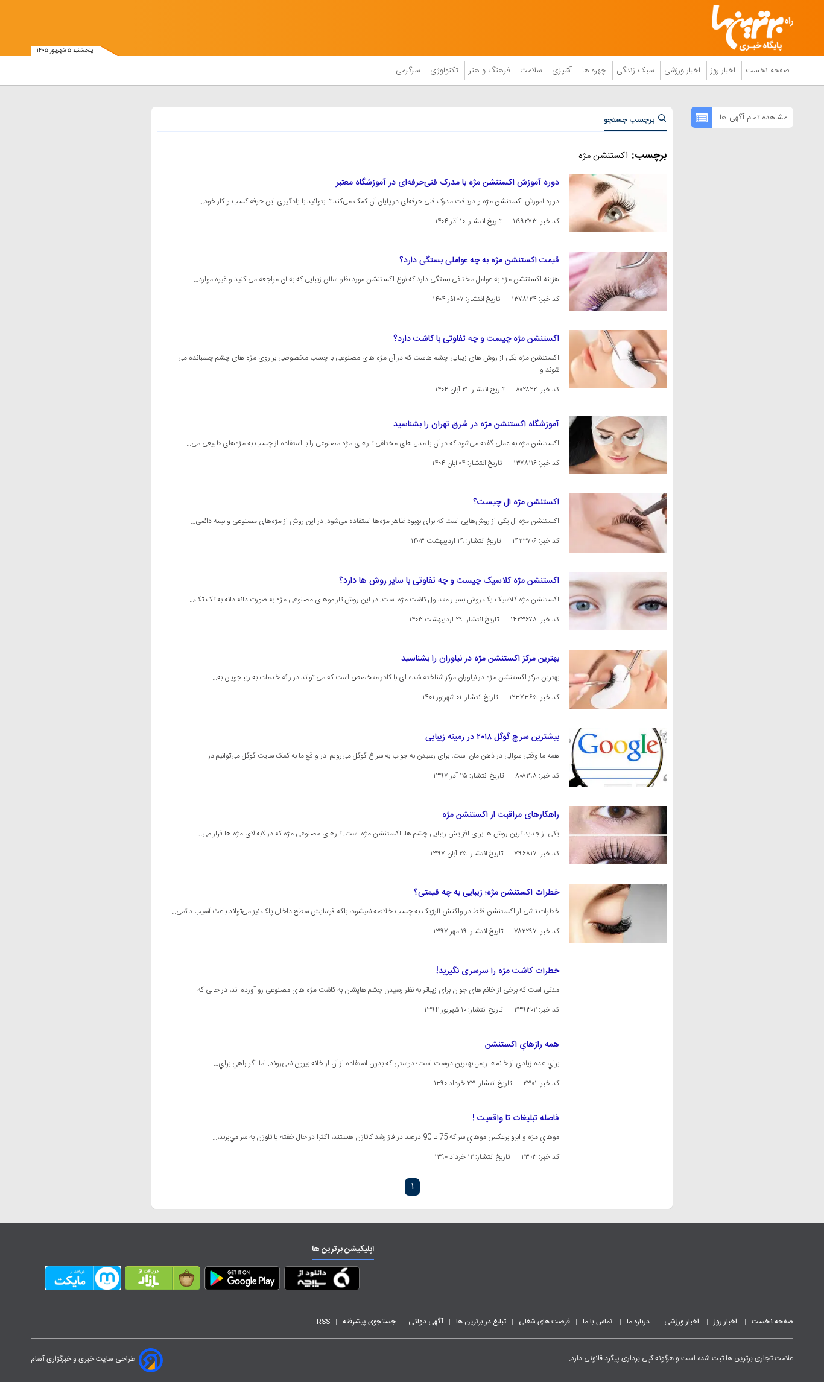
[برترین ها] (747, 28)
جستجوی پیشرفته (369, 1322)
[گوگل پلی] (242, 1280)
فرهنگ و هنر (490, 70)
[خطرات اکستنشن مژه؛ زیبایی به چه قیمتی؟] (618, 913)
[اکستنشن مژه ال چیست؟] (618, 522)
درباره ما (639, 1322)
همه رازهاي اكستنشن (522, 1044)
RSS (323, 1322)
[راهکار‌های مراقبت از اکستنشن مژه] (618, 835)
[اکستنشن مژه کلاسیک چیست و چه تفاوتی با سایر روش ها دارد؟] (618, 601)
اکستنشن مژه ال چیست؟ (516, 502)
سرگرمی (409, 70)
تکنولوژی (445, 70)
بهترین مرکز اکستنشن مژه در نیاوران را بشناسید (480, 658)
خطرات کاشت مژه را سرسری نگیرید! (497, 971)
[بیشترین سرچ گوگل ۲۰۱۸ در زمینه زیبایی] (618, 757)
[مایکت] (83, 1280)
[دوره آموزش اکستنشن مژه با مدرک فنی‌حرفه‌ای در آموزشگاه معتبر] (618, 203)
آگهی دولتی (425, 1322)
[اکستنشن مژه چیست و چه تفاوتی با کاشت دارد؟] (618, 359)
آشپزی (563, 70)
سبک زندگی (636, 70)
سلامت (532, 70)
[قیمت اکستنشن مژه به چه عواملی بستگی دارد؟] (618, 281)
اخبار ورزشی (683, 70)
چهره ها (595, 70)
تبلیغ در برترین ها (481, 1322)
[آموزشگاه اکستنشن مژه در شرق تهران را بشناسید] (618, 445)
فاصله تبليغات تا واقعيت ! (515, 1118)
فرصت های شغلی (544, 1322)
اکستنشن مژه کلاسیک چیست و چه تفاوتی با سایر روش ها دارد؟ (449, 581)
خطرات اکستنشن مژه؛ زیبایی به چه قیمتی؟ (486, 892)
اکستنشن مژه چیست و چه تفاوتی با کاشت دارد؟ (476, 339)
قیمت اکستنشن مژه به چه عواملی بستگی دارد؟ (479, 260)
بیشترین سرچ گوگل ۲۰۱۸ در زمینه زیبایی (492, 737)
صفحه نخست (768, 70)
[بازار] (162, 1280)
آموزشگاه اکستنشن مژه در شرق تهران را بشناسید (476, 424)
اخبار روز (724, 70)
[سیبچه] (322, 1280)
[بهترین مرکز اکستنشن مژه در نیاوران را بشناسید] (618, 679)
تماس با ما (598, 1322)
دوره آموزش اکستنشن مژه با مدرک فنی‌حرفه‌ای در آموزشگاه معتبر (447, 182)
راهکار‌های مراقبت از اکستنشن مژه (500, 815)
